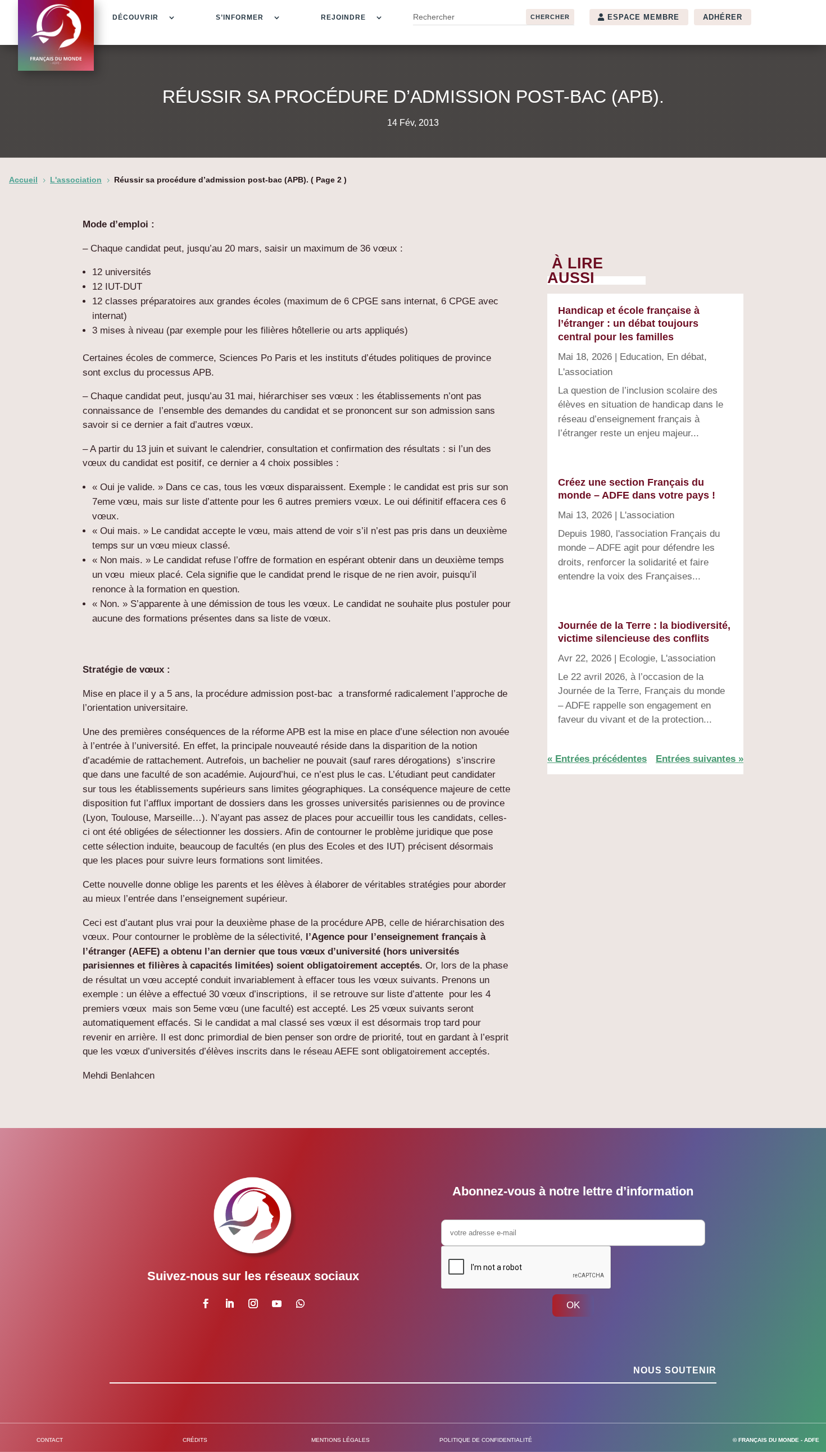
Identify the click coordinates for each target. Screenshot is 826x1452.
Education (640, 356)
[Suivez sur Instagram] (252, 1303)
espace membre (643, 17)
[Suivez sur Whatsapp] (300, 1303)
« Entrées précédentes (597, 759)
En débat (685, 356)
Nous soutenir (674, 1370)
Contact (50, 1440)
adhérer (722, 17)
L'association (585, 372)
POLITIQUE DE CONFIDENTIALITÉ (485, 1440)
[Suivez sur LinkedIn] (229, 1303)
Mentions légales (340, 1440)
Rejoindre (343, 17)
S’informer (240, 17)
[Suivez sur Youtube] (276, 1303)
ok (573, 1305)
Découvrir (135, 17)
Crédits (195, 1440)
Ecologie (637, 658)
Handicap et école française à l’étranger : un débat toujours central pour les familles (629, 324)
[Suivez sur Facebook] (205, 1303)
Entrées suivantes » (699, 759)
